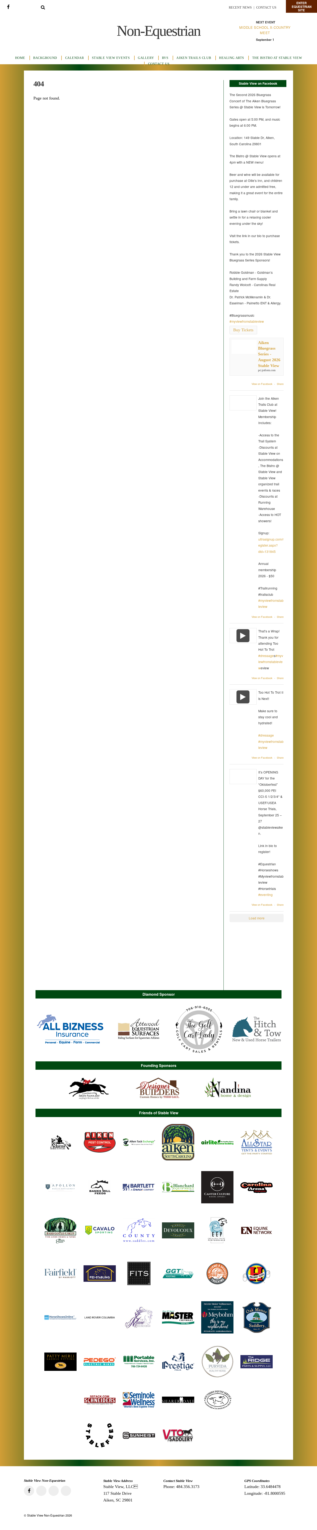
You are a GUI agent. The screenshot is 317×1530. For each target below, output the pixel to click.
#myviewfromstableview (247, 321)
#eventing (265, 894)
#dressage (266, 655)
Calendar (74, 58)
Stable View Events (111, 58)
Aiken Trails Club (193, 58)
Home (20, 58)
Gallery (146, 58)
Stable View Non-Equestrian (46, 1515)
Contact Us (266, 7)
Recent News (240, 7)
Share (280, 384)
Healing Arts (231, 58)
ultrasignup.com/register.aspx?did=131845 (271, 545)
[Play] (243, 635)
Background (45, 58)
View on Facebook (262, 384)
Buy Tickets (243, 330)
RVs (165, 58)
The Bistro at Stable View (277, 58)
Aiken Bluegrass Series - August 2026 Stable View (269, 354)
